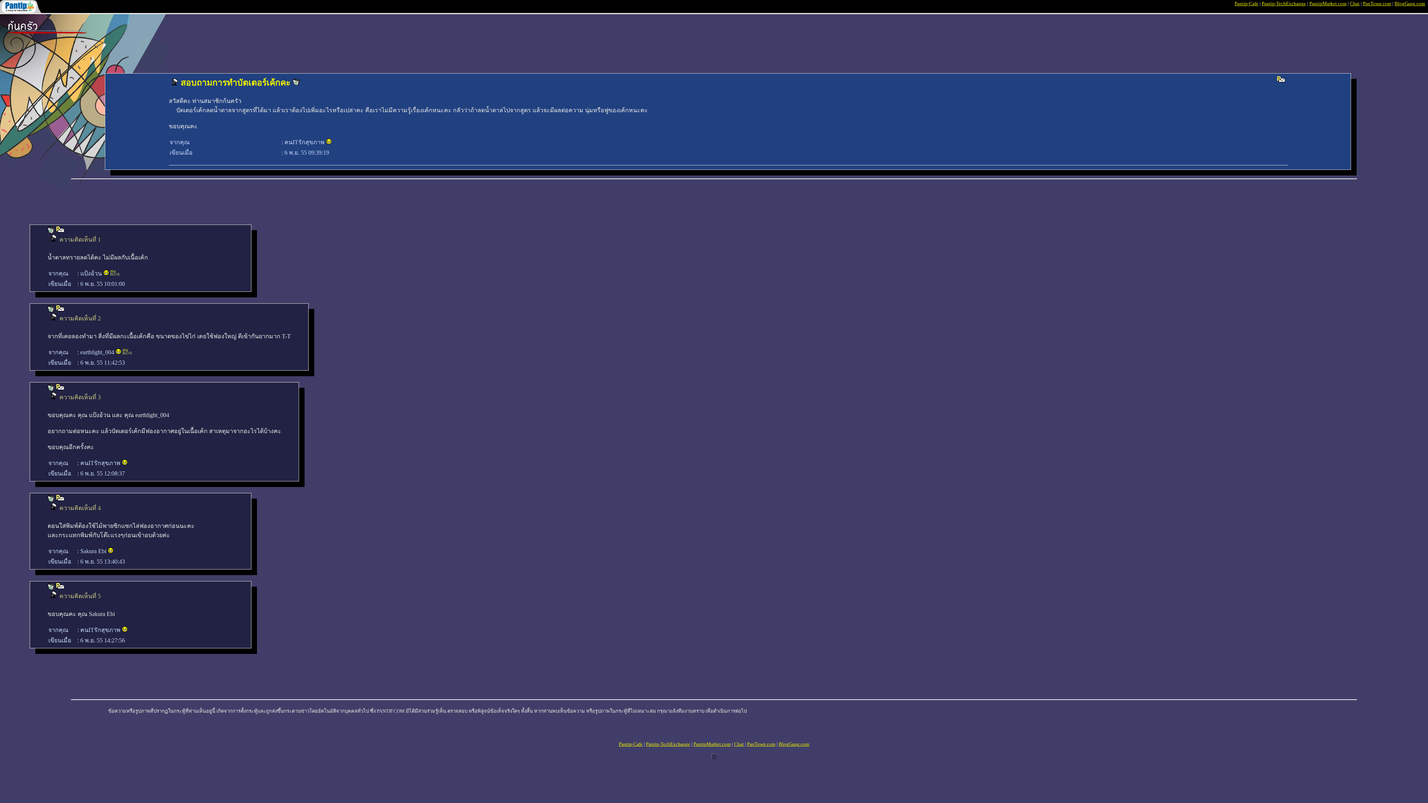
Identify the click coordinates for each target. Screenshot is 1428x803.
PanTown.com (1377, 3)
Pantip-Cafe (1246, 3)
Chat (1355, 3)
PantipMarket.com (1328, 3)
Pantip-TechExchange (1284, 3)
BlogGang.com (1410, 3)
